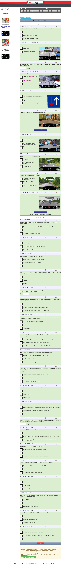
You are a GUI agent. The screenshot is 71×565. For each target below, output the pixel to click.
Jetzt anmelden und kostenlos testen (27, 557)
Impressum (57, 5)
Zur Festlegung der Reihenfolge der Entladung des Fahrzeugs (34, 246)
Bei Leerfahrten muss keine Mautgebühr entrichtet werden (33, 532)
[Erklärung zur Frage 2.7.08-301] (45, 385)
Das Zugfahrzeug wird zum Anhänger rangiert (31, 265)
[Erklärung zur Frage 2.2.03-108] (45, 418)
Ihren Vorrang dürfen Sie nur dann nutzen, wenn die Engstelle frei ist (34, 100)
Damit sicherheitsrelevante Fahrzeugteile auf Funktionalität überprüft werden (36, 413)
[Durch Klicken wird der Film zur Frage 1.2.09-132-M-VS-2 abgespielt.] (49, 120)
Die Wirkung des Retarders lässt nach (30, 230)
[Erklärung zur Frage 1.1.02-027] (45, 26)
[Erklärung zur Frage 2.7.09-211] (45, 314)
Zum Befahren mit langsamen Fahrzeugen (28, 163)
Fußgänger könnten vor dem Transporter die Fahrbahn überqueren (29, 140)
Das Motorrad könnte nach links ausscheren (29, 147)
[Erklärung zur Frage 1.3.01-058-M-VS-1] (45, 71)
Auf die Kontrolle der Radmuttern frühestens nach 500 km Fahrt (34, 449)
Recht (47, 5)
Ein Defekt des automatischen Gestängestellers (31, 482)
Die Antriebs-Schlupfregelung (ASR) (29, 502)
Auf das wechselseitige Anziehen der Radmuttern (32, 452)
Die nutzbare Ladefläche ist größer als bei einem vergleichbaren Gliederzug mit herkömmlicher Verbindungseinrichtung (40, 440)
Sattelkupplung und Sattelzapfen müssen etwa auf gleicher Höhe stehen (36, 465)
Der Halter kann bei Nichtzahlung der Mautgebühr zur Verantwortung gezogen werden (38, 535)
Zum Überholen (26, 159)
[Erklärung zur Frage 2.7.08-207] (45, 401)
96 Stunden (25, 283)
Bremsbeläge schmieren (27, 390)
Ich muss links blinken (27, 84)
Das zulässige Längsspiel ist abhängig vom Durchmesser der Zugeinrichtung (37, 515)
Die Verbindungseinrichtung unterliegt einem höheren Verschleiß (34, 432)
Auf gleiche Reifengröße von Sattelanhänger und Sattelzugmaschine (35, 307)
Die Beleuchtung (26, 499)
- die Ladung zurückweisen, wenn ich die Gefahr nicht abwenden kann (35, 374)
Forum (52, 5)
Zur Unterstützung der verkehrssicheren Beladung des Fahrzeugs (35, 249)
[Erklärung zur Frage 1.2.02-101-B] (45, 154)
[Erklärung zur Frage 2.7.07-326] (45, 510)
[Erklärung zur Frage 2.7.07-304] (45, 297)
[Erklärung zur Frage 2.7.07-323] (45, 460)
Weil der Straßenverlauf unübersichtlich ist (30, 186)
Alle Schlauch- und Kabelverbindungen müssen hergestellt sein (34, 469)
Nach (21, 293)
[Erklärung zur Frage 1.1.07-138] (45, 134)
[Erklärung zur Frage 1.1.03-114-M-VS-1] (45, 173)
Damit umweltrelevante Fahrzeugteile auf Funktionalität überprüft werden (36, 410)
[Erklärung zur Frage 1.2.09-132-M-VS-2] (45, 110)
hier (55, 563)
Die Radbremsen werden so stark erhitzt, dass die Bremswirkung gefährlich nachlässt (38, 226)
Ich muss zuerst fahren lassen (30, 77)
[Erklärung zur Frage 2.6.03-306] (45, 427)
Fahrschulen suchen (21, 5)
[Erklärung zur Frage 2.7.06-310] (45, 220)
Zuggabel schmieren (26, 394)
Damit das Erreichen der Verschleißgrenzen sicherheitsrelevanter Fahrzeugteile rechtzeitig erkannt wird (41, 407)
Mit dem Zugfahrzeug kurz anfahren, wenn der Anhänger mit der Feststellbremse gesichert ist (40, 339)
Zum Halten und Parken (27, 166)
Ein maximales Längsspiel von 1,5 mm (30, 519)
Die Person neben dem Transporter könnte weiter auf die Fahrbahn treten (29, 144)
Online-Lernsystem (5, 9)
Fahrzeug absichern (26, 328)
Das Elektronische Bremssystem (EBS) (30, 506)
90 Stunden (25, 280)
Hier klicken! (5, 13)
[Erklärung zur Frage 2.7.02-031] (45, 476)
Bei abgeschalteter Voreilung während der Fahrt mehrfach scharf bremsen (36, 342)
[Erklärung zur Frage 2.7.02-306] (45, 493)
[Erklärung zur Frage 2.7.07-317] (45, 350)
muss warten (29, 51)
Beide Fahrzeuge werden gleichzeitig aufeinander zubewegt (33, 259)
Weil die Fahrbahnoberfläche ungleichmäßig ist (28, 182)
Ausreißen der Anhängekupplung (29, 358)
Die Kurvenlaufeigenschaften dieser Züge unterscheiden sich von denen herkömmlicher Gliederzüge (41, 436)
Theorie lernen (38, 5)
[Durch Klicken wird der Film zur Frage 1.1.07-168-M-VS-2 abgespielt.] (49, 202)
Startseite (13, 5)
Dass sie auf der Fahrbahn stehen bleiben (30, 38)
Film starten (40, 129)
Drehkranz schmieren (27, 397)
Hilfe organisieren (26, 324)
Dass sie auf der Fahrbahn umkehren (30, 35)
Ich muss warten (26, 48)
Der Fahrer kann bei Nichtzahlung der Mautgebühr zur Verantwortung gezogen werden (38, 538)
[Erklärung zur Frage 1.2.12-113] (45, 62)
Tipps (44, 5)
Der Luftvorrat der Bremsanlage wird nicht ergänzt (32, 233)
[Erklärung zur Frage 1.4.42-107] (45, 90)
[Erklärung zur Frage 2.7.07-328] (45, 332)
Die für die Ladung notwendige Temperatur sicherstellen (33, 321)
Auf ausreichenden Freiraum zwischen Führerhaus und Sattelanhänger (36, 310)
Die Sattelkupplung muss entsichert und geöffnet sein (32, 472)
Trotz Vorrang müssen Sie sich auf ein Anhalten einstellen (33, 96)
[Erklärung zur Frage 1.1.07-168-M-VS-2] (45, 192)
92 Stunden (25, 276)
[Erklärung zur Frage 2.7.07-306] (45, 253)
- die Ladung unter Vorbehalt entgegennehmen (31, 381)
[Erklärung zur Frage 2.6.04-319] (45, 287)
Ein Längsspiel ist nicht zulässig (29, 522)
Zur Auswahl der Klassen (26, 17)
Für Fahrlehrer (30, 5)
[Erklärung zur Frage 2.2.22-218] (45, 237)
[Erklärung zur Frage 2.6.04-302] (45, 270)
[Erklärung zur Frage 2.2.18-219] (45, 526)
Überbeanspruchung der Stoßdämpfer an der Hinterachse (33, 362)
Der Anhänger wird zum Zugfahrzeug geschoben (32, 262)
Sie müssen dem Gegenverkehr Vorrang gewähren (32, 103)
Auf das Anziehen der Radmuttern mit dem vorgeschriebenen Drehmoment (36, 456)
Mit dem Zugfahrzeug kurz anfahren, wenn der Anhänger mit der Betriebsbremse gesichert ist (40, 345)
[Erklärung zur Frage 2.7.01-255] (45, 444)
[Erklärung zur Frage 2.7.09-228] (45, 366)
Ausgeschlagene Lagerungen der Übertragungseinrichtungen (34, 488)
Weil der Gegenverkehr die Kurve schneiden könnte (29, 179)
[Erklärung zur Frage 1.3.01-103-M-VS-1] (45, 42)
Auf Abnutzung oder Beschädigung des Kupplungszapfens (33, 303)
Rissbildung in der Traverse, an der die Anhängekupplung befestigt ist (35, 355)
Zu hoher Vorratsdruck (27, 485)
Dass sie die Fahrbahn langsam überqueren (31, 31)
